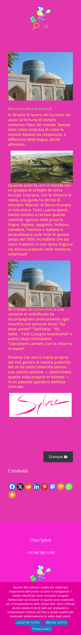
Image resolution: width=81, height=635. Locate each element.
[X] (20, 486)
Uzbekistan (43, 309)
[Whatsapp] (68, 486)
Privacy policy (41, 628)
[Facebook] (12, 486)
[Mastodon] (52, 486)
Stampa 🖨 (58, 456)
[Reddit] (28, 486)
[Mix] (60, 486)
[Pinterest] (44, 486)
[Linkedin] (36, 486)
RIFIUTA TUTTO (56, 622)
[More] (12, 494)
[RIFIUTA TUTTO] (76, 608)
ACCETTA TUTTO (28, 622)
